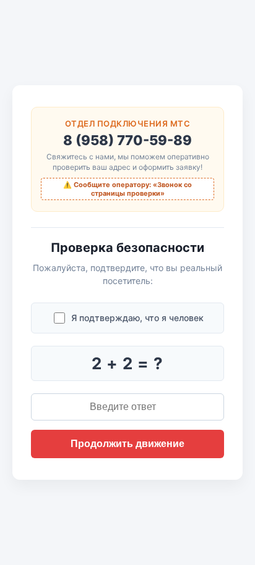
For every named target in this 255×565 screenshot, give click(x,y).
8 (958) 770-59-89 (127, 140)
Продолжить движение (127, 443)
